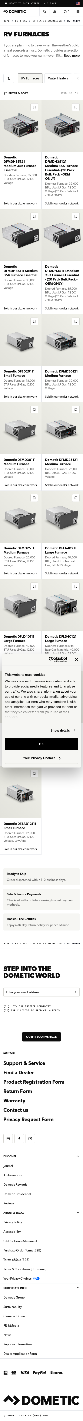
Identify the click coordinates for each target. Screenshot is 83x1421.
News (20, 1335)
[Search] (44, 11)
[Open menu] (78, 11)
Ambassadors (12, 1175)
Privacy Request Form (28, 1119)
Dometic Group (27, 1297)
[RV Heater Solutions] (8, 78)
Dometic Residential (30, 1194)
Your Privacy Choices (39, 758)
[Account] (55, 11)
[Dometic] (14, 11)
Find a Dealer (18, 1073)
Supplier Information (17, 1344)
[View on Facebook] (19, 1138)
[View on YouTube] (30, 1138)
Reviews (8, 1203)
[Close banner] (76, 659)
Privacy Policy (12, 1222)
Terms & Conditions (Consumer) (24, 1269)
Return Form (17, 1091)
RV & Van (21, 21)
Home (6, 21)
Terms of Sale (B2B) (16, 1260)
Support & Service (24, 1063)
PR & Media (24, 1325)
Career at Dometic (29, 1316)
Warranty (14, 1101)
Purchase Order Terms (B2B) (22, 1250)
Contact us (15, 1110)
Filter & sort (18, 93)
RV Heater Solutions (47, 21)
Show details (60, 730)
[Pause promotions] (6, 3)
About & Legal (13, 1212)
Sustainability (12, 1307)
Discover (10, 1156)
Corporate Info (15, 1288)
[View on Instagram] (8, 1138)
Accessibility (12, 1232)
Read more (72, 55)
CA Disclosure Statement (20, 1241)
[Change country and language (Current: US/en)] (78, 3)
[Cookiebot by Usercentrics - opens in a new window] (50, 659)
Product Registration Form (33, 1082)
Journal (8, 1166)
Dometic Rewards (15, 1185)
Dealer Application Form (33, 1354)
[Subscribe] (75, 992)
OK (41, 744)
